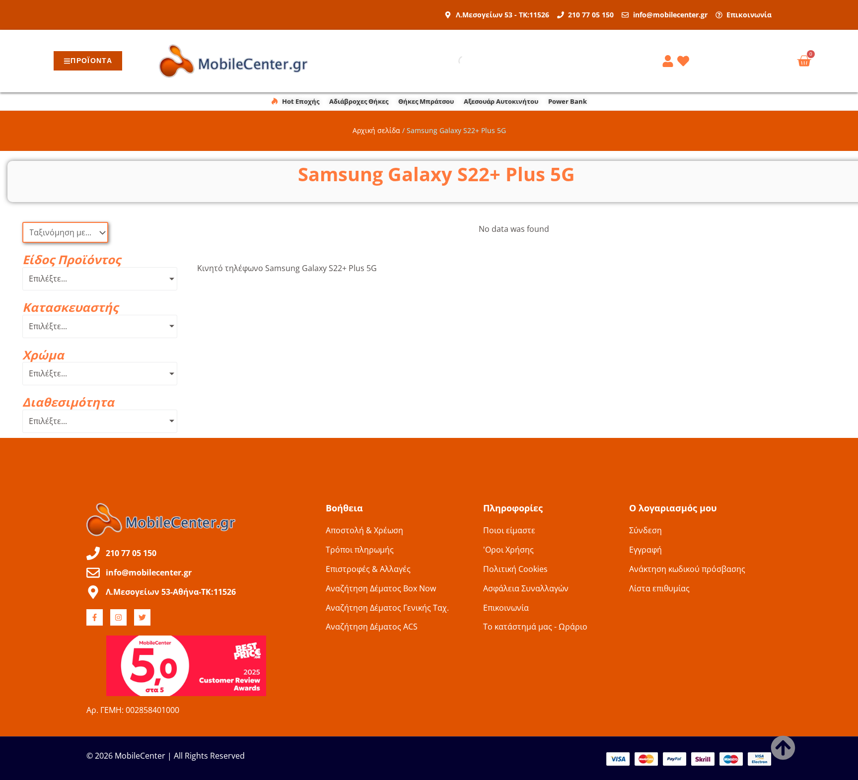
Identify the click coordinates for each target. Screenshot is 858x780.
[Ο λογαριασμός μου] (669, 61)
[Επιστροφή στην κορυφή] (783, 747)
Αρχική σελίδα (376, 130)
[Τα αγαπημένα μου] (684, 61)
